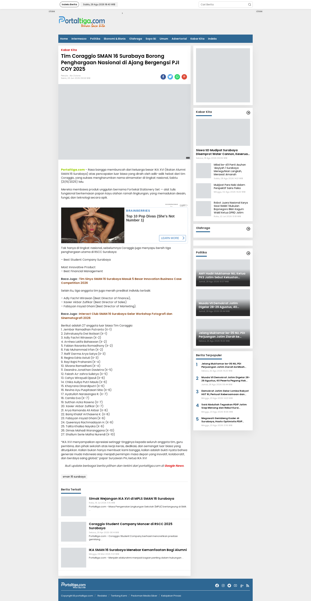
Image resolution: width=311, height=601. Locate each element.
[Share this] (163, 77)
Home (64, 38)
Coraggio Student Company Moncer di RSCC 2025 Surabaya (130, 526)
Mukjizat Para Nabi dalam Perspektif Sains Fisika (229, 186)
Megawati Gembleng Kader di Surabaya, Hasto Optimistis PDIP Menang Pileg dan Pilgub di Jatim (222, 420)
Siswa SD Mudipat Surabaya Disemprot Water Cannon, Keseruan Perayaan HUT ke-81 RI (222, 152)
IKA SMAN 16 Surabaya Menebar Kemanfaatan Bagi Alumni (138, 550)
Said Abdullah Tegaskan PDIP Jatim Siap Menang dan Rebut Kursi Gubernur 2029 (224, 406)
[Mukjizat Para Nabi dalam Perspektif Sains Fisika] (203, 190)
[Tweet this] (170, 77)
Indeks (212, 38)
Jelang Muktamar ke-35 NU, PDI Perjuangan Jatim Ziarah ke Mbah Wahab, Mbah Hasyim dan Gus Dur (223, 365)
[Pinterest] (184, 77)
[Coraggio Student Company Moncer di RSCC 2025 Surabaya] (73, 531)
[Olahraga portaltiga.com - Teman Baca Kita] (248, 229)
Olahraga (135, 38)
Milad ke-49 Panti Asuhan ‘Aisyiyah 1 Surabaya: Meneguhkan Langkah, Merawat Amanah (230, 169)
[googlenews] (241, 585)
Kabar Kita (197, 38)
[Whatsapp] (177, 77)
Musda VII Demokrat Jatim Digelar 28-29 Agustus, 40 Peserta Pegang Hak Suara (225, 379)
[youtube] (235, 585)
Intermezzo (79, 38)
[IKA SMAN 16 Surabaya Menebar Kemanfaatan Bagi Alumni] (73, 557)
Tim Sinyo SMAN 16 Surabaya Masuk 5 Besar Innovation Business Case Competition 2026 (121, 281)
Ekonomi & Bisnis (115, 38)
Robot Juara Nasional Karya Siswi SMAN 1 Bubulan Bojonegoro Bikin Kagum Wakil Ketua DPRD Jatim (231, 207)
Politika (95, 38)
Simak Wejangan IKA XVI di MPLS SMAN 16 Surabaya (131, 498)
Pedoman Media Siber (144, 595)
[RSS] (247, 585)
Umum (164, 38)
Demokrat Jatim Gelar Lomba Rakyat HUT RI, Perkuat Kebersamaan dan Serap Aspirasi (225, 392)
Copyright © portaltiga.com (77, 595)
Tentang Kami (119, 595)
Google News (174, 466)
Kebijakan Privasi (171, 595)
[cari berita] (250, 4)
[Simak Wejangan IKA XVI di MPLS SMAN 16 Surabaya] (73, 506)
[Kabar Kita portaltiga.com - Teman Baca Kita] (248, 113)
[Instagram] (223, 585)
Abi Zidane (75, 75)
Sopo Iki (151, 38)
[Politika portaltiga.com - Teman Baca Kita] (248, 253)
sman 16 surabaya (74, 476)
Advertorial (179, 38)
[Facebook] (217, 585)
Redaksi (102, 595)
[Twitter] (229, 585)
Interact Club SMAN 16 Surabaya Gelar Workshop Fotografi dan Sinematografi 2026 (116, 316)
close (52, 11)
